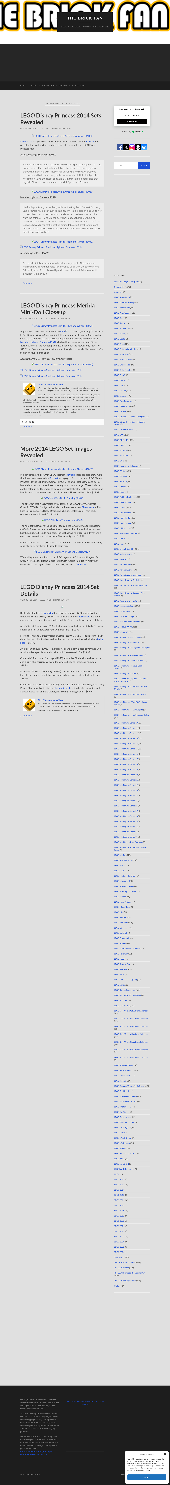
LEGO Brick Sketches (123, 359)
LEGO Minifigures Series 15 (126, 748)
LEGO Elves (119, 460)
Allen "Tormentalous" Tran (56, 128)
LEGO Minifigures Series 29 (126, 821)
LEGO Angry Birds (122, 297)
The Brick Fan (85, 18)
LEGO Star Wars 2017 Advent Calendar (131, 1049)
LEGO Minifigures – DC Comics (127, 637)
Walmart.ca (26, 141)
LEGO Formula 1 (121, 476)
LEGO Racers (119, 959)
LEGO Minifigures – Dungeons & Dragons (132, 647)
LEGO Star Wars (121, 1005)
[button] (165, 1454)
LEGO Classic (120, 390)
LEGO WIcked (120, 1148)
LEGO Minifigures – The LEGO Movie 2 (131, 694)
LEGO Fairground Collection (126, 466)
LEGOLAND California (124, 1169)
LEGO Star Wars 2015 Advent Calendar (131, 1042)
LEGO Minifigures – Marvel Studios (129, 660)
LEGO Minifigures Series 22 (126, 785)
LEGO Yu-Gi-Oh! (121, 1164)
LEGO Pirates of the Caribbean (127, 948)
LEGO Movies (120, 896)
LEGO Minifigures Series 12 (126, 733)
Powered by (126, 132)
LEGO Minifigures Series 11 (126, 728)
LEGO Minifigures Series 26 (126, 805)
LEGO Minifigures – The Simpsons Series (131, 715)
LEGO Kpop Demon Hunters (126, 601)
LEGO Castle (119, 380)
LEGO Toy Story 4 (121, 1112)
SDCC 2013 (119, 1184)
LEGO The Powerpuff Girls (125, 1101)
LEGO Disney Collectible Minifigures (129, 416)
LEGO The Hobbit (121, 1091)
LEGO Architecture (122, 313)
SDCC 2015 (119, 1195)
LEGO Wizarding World (124, 1153)
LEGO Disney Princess (123, 429)
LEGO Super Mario (122, 1075)
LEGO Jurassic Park (122, 564)
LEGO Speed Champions (124, 990)
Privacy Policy (87, 1401)
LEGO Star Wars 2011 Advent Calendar (131, 1010)
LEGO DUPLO (120, 445)
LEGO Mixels (119, 865)
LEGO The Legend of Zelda (125, 1096)
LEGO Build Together (123, 370)
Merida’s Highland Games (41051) (38, 342)
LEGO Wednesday (122, 1143)
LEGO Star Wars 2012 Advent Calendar (131, 1018)
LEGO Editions (120, 450)
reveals (71, 474)
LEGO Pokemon (121, 953)
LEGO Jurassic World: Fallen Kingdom (130, 585)
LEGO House (119, 538)
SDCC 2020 (119, 1221)
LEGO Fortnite (120, 481)
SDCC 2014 (119, 1190)
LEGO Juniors (120, 559)
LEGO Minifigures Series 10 (126, 723)
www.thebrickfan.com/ (32, 416)
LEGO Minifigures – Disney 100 (127, 642)
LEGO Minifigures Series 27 (126, 811)
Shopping (118, 1257)
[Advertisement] (85, 62)
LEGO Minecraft (121, 632)
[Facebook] (23, 422)
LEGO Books (119, 339)
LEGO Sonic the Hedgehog (125, 979)
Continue (27, 283)
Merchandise (78, 86)
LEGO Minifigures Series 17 (126, 759)
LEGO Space (119, 985)
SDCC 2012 (119, 1179)
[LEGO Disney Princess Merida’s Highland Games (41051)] (62, 469)
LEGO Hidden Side (122, 528)
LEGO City (118, 385)
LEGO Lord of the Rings (124, 616)
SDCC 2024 (119, 1241)
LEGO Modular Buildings (125, 876)
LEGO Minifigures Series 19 (126, 769)
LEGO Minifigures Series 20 (126, 774)
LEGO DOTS (119, 435)
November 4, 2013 (29, 318)
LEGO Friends (120, 486)
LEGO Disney (120, 411)
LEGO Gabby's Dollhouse (125, 497)
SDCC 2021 (119, 1226)
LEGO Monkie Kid (122, 881)
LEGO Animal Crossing (124, 302)
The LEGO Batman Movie (125, 1262)
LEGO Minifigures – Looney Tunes (128, 655)
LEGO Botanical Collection (125, 349)
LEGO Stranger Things (123, 1065)
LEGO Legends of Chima (124, 606)
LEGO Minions (120, 855)
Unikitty (117, 1286)
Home (23, 86)
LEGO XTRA (119, 1158)
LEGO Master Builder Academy (127, 621)
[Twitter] (26, 422)
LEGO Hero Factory (122, 523)
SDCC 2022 (119, 1231)
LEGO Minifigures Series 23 (126, 790)
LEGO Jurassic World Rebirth (126, 580)
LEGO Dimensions (122, 406)
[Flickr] (33, 422)
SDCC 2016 (119, 1200)
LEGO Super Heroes (122, 1070)
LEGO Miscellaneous (123, 860)
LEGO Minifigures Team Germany (128, 842)
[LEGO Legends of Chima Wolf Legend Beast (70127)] (62, 551)
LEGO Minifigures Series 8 (125, 831)
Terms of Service (73, 1401)
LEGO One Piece (121, 928)
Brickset (90, 141)
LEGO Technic (120, 1081)
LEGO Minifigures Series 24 (126, 795)
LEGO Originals (121, 933)
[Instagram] (30, 422)
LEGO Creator (120, 396)
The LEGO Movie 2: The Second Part (129, 1273)
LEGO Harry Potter (122, 518)
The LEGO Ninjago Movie (125, 1280)
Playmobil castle (62, 688)
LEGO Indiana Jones (123, 554)
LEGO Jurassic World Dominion (127, 575)
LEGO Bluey (119, 333)
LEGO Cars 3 (119, 375)
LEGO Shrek (119, 974)
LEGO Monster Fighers (124, 886)
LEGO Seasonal (120, 969)
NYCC (116, 1174)
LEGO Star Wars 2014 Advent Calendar (131, 1034)
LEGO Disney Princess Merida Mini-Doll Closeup (57, 308)
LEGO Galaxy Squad (122, 502)
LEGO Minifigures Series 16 (126, 754)
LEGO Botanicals (121, 354)
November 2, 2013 (29, 461)
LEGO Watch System (123, 1138)
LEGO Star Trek (120, 1000)
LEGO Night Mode (122, 907)
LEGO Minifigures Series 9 (125, 837)
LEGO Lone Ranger (122, 611)
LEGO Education (121, 455)
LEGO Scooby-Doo (122, 964)
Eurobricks (84, 616)
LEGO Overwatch (121, 938)
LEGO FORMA (120, 471)
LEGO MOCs (119, 870)
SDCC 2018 (119, 1210)
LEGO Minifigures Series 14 (126, 743)
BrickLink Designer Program (126, 281)
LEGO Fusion (120, 492)
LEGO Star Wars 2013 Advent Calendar (131, 1026)
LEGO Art (118, 318)
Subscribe (132, 121)
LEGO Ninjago (120, 917)
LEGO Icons (119, 544)
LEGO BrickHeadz (122, 364)
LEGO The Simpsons (123, 1106)
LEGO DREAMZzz (122, 440)
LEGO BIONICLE (121, 328)
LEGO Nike (119, 912)
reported (49, 612)
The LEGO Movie (121, 1267)
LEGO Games (120, 507)
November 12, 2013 (29, 128)
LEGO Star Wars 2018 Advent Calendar (131, 1057)
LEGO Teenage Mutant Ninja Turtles (129, 1086)
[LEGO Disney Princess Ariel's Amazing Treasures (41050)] (62, 191)
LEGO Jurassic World (123, 570)
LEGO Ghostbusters (123, 512)
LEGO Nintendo (121, 922)
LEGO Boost (119, 344)
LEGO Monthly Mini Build (125, 891)
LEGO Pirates (120, 943)
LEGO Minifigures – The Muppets (128, 709)
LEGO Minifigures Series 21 (126, 780)
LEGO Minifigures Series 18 (126, 764)
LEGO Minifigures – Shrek (125, 673)
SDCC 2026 (119, 1252)
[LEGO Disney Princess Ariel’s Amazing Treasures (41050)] (62, 135)
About (34, 86)
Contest (117, 292)
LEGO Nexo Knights (122, 902)
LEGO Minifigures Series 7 (125, 826)
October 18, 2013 (28, 600)
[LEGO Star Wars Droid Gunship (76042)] (62, 498)
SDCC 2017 (119, 1205)
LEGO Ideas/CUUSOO (124, 549)
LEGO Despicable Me (123, 401)
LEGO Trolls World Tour (124, 1122)
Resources (47, 86)
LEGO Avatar (119, 323)
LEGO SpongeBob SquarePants (127, 995)
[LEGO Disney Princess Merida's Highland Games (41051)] (62, 241)
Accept (147, 1477)
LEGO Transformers (122, 1117)
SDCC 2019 (119, 1216)
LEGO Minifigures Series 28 (126, 816)
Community (119, 287)
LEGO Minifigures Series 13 (126, 738)
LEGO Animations (122, 307)
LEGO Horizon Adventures (125, 533)
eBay (62, 331)
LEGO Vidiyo (119, 1132)
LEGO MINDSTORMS (123, 627)
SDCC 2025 (119, 1247)
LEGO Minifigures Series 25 (126, 800)
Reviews (63, 86)
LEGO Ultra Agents (122, 1127)
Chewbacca (88, 507)
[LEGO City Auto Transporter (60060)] (62, 520)
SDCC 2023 (119, 1236)
